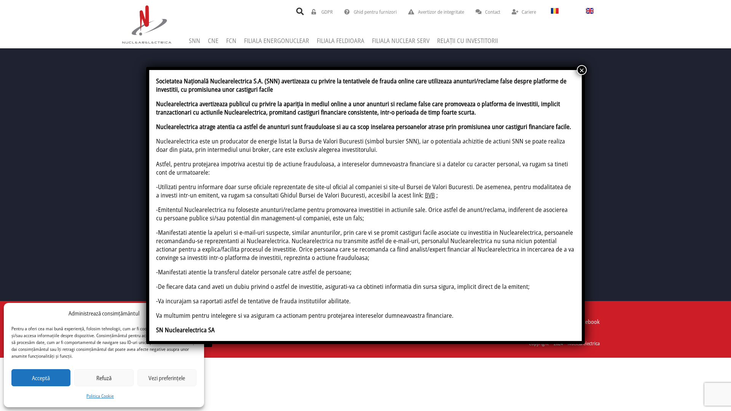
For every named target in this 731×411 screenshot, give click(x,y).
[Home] (146, 24)
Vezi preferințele (166, 378)
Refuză (104, 378)
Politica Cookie (100, 396)
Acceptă (41, 378)
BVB (430, 195)
